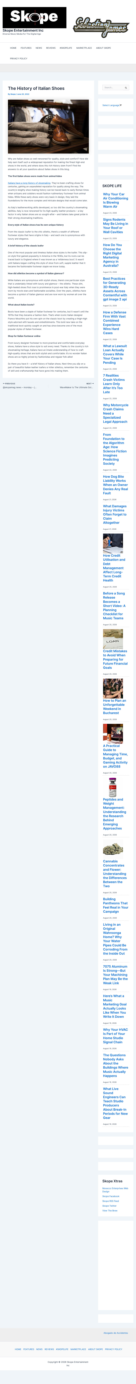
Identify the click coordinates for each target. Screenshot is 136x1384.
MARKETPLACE (78, 1349)
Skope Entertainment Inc (23, 30)
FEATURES (28, 1349)
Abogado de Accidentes (116, 1333)
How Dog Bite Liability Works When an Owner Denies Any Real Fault (115, 485)
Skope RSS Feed (110, 1201)
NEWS (39, 1349)
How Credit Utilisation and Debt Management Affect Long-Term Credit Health (114, 568)
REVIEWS (49, 1349)
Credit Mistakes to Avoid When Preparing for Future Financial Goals (115, 659)
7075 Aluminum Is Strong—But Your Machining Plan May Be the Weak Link (115, 975)
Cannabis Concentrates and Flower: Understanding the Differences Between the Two (115, 873)
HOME (18, 1349)
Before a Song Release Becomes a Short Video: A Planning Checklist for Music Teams (114, 605)
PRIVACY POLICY (113, 1349)
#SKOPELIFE (62, 1349)
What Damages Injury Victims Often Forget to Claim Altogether (115, 514)
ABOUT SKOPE (95, 1349)
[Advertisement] (119, 1265)
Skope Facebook (110, 1196)
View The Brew (109, 1210)
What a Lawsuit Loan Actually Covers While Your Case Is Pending (115, 354)
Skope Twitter (109, 1205)
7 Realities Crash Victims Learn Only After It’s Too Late (114, 384)
